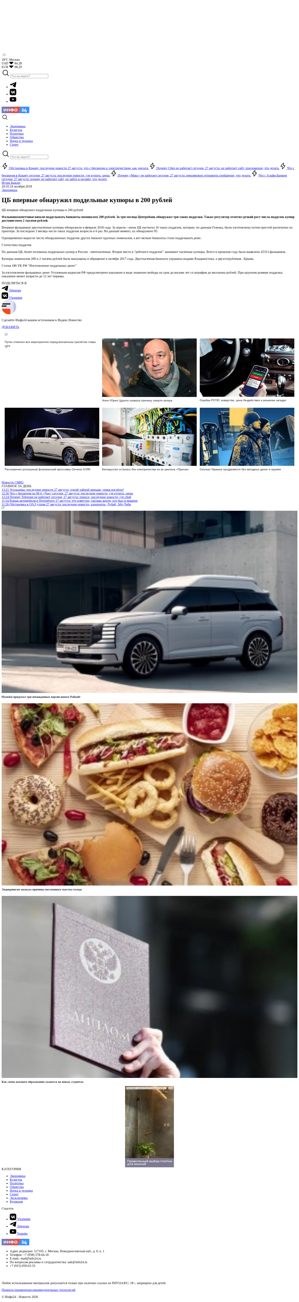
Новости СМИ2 (13, 482)
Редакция (16, 1201)
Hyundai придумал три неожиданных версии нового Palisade (41, 696)
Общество (17, 1187)
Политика (17, 1183)
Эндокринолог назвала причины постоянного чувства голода (42, 889)
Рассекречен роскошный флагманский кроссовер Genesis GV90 (47, 469)
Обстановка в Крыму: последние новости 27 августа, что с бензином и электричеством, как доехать (78, 168)
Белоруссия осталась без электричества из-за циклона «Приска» (145, 469)
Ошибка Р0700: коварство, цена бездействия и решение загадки (243, 400)
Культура (16, 1179)
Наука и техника (21, 1190)
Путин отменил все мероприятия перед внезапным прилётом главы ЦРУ (50, 344)
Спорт (14, 1194)
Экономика (9, 190)
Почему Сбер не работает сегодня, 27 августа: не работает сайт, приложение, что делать (218, 168)
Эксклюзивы (19, 1198)
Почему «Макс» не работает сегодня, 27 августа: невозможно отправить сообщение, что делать (184, 175)
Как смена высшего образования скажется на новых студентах (42, 1081)
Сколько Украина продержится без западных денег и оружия (240, 469)
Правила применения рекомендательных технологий (38, 1290)
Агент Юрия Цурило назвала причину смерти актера (137, 400)
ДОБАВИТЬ (10, 327)
